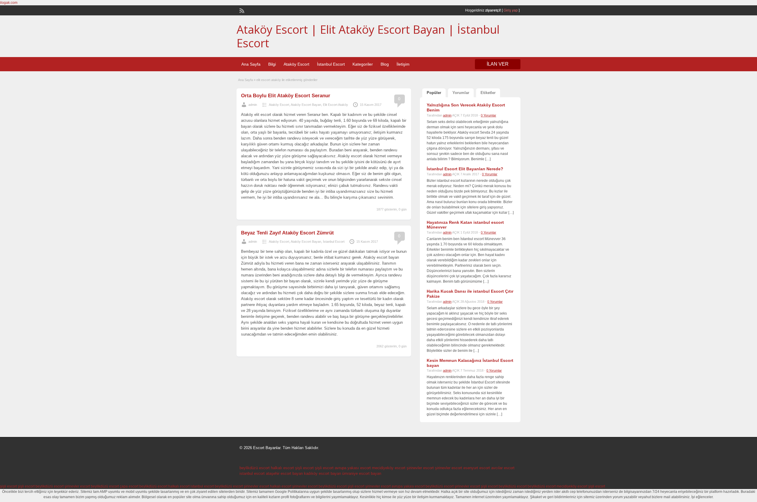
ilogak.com (8, 3)
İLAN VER (498, 64)
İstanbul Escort (331, 64)
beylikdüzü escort (255, 468)
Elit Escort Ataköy (335, 104)
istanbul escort (252, 473)
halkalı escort (282, 468)
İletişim (403, 64)
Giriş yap (511, 10)
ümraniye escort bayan (361, 473)
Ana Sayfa (251, 64)
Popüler (434, 92)
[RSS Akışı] (241, 10)
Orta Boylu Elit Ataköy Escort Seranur (285, 95)
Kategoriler (362, 64)
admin (252, 104)
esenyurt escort (476, 468)
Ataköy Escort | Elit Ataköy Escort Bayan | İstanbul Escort (368, 36)
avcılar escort (503, 468)
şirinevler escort (420, 468)
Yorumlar (460, 92)
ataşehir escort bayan (284, 473)
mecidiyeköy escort (388, 468)
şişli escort (304, 468)
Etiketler (488, 92)
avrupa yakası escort (353, 468)
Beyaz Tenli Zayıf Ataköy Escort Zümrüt (287, 233)
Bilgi (272, 64)
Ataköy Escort (296, 64)
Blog (385, 64)
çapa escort (129, 486)
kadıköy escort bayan (322, 473)
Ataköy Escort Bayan (306, 104)
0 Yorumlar (488, 115)
